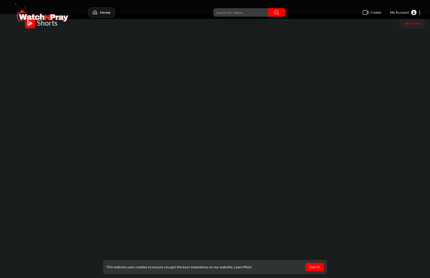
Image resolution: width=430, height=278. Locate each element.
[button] (405, 12)
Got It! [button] (314, 267)
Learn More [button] (243, 267)
